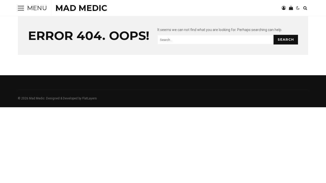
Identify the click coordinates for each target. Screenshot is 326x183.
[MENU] (21, 8)
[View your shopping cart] (291, 8)
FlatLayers (89, 98)
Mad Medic (81, 8)
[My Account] (284, 8)
